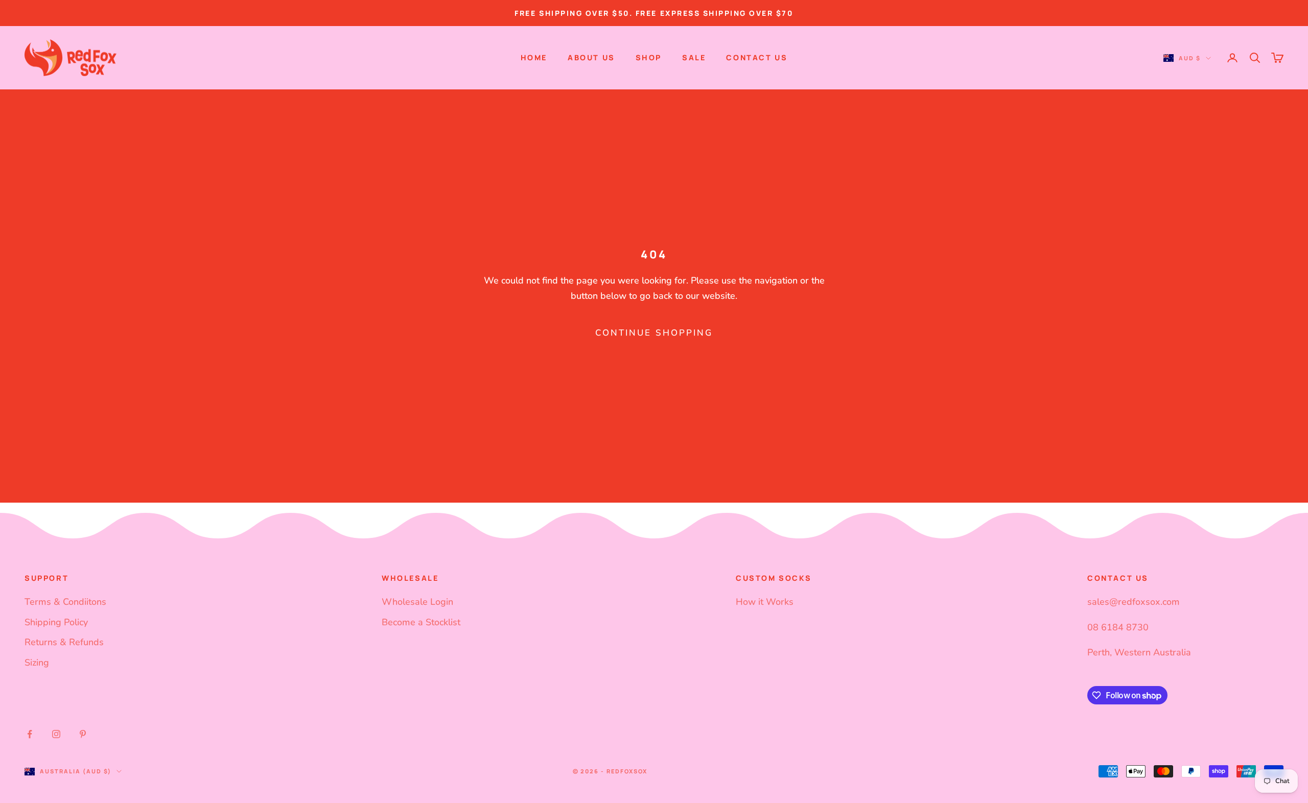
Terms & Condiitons (65, 602)
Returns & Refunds (64, 642)
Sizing (37, 662)
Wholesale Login (417, 602)
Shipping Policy (56, 622)
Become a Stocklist (421, 622)
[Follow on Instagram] (56, 734)
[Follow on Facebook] (30, 734)
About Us (591, 57)
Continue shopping (654, 333)
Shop (649, 57)
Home (534, 57)
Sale (694, 57)
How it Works (764, 602)
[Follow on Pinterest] (83, 734)
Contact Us (756, 57)
